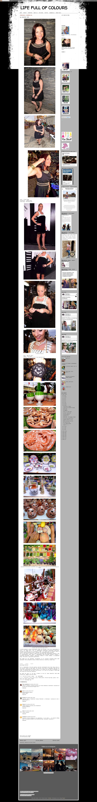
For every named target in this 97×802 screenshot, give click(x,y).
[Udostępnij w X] (40, 676)
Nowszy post (23, 740)
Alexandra (24, 716)
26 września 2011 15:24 (33, 684)
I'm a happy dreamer (67, 423)
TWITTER (46, 12)
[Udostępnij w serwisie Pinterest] (42, 676)
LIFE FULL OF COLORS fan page (69, 407)
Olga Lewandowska (25, 684)
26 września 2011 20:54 (30, 716)
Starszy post (56, 740)
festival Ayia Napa (48, 677)
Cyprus (36, 677)
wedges (32, 678)
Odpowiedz (24, 694)
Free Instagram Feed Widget (49, 772)
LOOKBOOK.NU (51, 12)
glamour (54, 677)
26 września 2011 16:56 (30, 697)
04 (64, 398)
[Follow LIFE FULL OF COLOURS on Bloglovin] (66, 117)
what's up (67, 358)
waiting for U (66, 415)
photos (29, 678)
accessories (26, 677)
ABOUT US (35, 12)
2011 (64, 394)
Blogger (63, 798)
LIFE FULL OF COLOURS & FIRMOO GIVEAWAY (70, 377)
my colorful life (66, 422)
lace (23, 678)
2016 (64, 436)
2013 (64, 432)
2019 (64, 439)
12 (64, 429)
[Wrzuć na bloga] (39, 676)
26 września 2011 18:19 (30, 704)
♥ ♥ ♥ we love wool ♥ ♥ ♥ (68, 418)
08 (64, 403)
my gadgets (65, 410)
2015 (64, 435)
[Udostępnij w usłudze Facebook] (41, 676)
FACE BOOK (41, 12)
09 (64, 405)
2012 (64, 431)
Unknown (23, 704)
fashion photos (41, 677)
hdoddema (49, 798)
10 (64, 426)
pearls (26, 678)
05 (64, 399)
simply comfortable (69, 381)
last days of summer (67, 406)
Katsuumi (24, 697)
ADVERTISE (30, 12)
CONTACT (24, 12)
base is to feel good (67, 411)
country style (32, 677)
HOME (21, 12)
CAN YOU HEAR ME (66, 414)
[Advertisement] (68, 448)
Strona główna (39, 740)
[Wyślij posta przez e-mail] (36, 676)
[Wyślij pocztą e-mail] (38, 676)
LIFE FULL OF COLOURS (43, 7)
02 (64, 395)
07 (64, 402)
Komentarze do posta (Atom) (30, 742)
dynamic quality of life (68, 419)
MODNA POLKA (58, 12)
